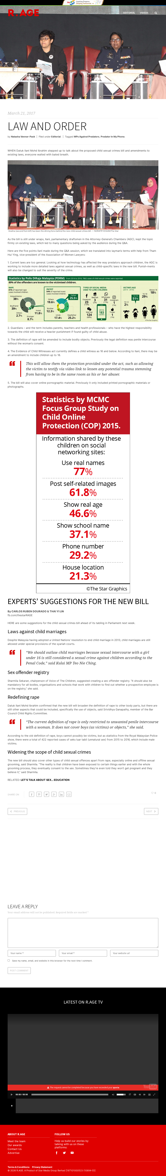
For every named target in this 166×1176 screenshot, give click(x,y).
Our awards (15, 1145)
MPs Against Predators (86, 136)
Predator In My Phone (112, 136)
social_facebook (57, 1153)
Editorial (129, 12)
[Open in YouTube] (134, 1094)
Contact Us (15, 1149)
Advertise (13, 1152)
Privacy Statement (42, 1167)
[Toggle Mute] (112, 1094)
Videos (144, 12)
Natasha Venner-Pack (23, 136)
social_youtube (72, 1153)
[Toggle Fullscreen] (154, 1094)
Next (149, 811)
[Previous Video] (139, 1094)
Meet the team (16, 1141)
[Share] (130, 1094)
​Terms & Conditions (19, 1167)
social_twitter (64, 1153)
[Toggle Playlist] (149, 1094)
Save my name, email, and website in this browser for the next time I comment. (52, 960)
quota (116, 1087)
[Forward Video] (144, 1094)
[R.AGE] (23, 12)
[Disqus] (83, 863)
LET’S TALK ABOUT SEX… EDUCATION (45, 779)
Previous (19, 811)
